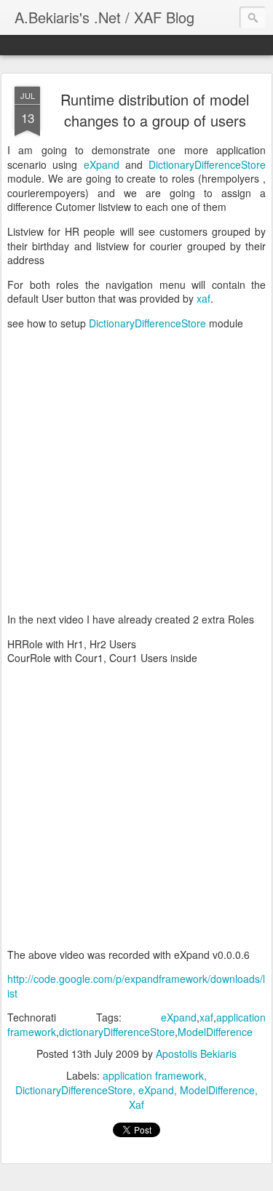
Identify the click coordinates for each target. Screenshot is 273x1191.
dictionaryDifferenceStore (117, 1031)
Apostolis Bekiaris (196, 1053)
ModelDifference (215, 1031)
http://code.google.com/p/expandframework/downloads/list (136, 985)
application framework (153, 1075)
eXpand (101, 164)
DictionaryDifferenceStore (207, 164)
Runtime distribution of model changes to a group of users (154, 110)
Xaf (136, 1104)
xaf (203, 298)
